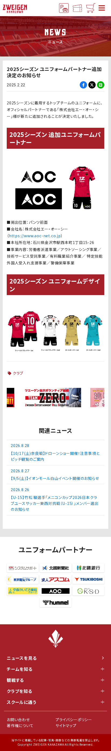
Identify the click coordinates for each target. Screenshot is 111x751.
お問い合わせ (18, 719)
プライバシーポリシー (74, 719)
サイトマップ (66, 725)
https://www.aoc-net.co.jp (35, 235)
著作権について (20, 725)
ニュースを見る (22, 658)
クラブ (18, 373)
